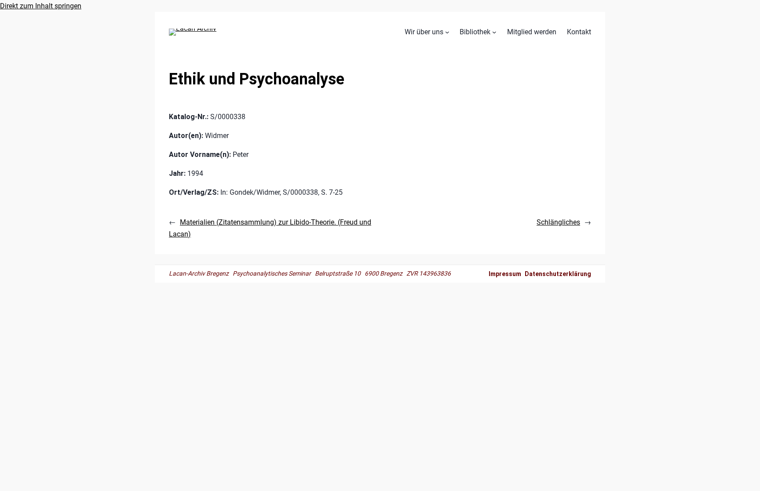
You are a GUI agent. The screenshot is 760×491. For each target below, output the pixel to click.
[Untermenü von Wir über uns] (447, 32)
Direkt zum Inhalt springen (40, 6)
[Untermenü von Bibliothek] (494, 32)
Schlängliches (558, 222)
